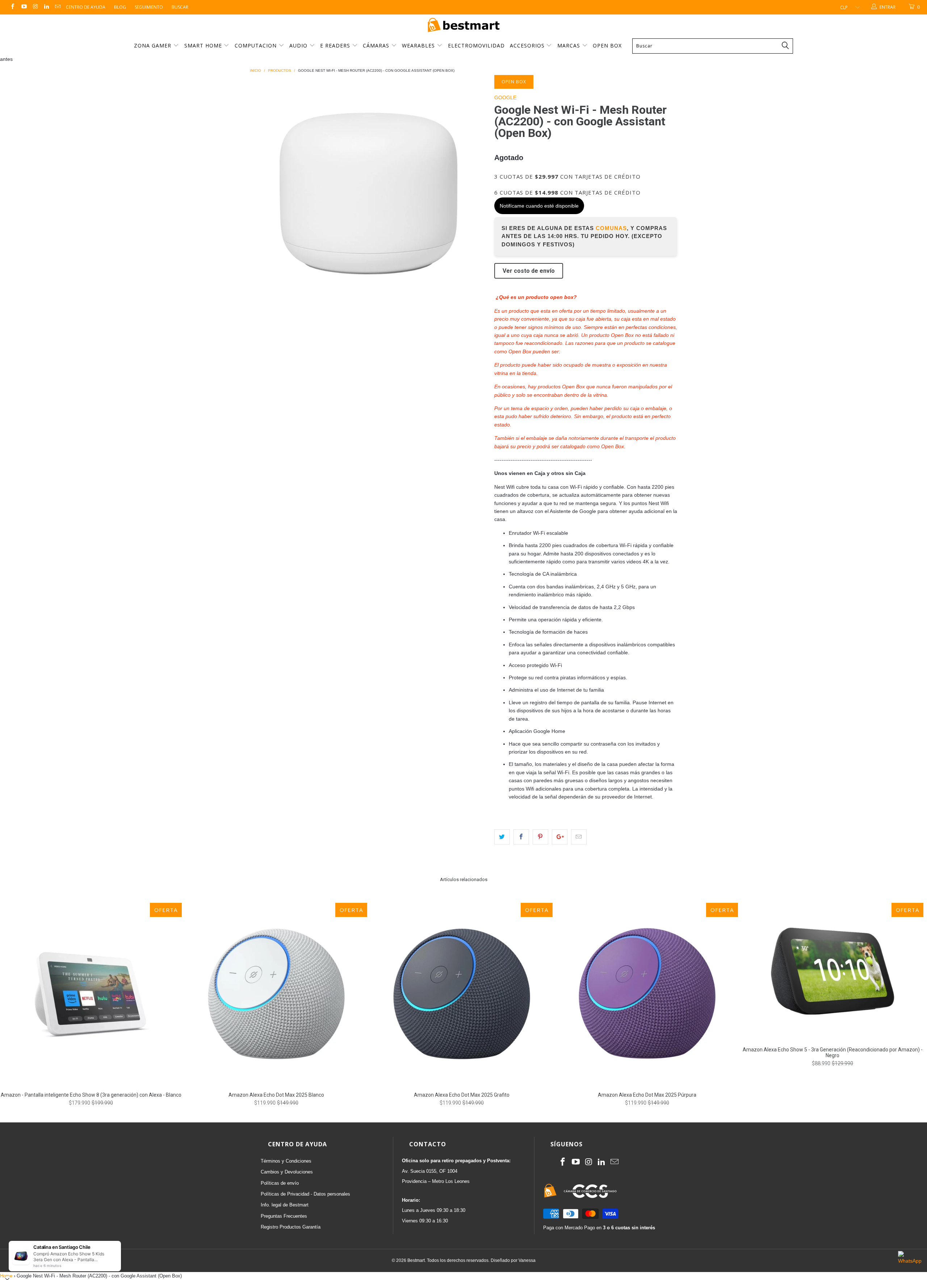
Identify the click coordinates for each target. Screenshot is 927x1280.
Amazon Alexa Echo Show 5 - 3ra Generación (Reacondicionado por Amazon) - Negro (832, 971)
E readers (336, 45)
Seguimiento (149, 7)
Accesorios (528, 45)
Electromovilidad (476, 45)
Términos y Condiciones (286, 1161)
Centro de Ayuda (85, 7)
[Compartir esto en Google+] (559, 837)
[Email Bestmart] (57, 7)
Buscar (180, 7)
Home (6, 1276)
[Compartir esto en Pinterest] (540, 837)
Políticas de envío (280, 1183)
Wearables (419, 45)
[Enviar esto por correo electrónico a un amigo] (579, 837)
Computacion (256, 45)
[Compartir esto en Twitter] (502, 837)
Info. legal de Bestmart (285, 1205)
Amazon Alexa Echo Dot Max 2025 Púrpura (647, 994)
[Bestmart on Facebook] (12, 7)
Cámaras (377, 45)
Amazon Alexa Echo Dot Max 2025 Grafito (462, 994)
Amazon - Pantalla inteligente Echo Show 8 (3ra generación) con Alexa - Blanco (91, 994)
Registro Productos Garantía (290, 1227)
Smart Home (204, 45)
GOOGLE (505, 97)
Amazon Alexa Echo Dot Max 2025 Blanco (276, 994)
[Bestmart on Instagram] (35, 7)
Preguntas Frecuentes (284, 1216)
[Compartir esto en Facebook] (521, 837)
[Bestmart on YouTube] (23, 7)
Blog (120, 7)
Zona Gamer (153, 45)
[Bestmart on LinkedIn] (46, 7)
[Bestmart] (463, 25)
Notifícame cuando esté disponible (539, 206)
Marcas (568, 45)
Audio (299, 45)
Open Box (607, 45)
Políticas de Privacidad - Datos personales (305, 1194)
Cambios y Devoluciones (287, 1172)
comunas (611, 228)
